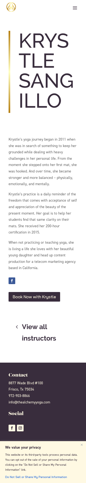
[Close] (81, 444)
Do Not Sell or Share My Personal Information (36, 477)
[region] (43, 462)
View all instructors (39, 332)
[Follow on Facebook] (12, 280)
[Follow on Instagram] (20, 428)
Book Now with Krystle (34, 296)
